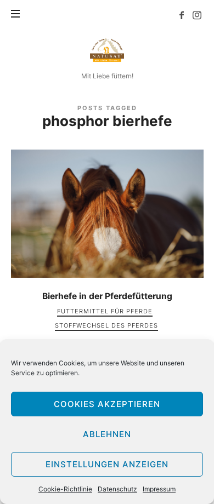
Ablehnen (107, 434)
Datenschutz (117, 489)
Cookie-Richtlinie (65, 489)
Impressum (159, 489)
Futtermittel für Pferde (105, 311)
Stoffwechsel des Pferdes (106, 325)
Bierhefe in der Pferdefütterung (107, 296)
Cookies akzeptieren (107, 404)
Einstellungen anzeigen (107, 464)
